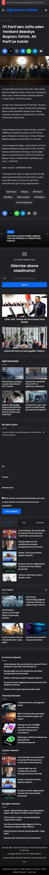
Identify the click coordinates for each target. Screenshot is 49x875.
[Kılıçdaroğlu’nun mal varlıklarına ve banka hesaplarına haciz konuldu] (9, 545)
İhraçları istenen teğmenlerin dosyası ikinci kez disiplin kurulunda (31, 566)
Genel (10, 234)
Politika (8, 197)
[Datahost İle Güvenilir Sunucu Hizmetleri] (36, 629)
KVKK (43, 869)
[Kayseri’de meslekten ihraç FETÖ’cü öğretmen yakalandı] (36, 373)
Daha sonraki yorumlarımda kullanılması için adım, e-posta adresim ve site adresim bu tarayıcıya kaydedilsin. (23, 502)
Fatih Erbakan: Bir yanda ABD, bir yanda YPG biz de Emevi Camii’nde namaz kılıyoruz (31, 533)
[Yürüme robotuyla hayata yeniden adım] (9, 577)
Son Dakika (24, 197)
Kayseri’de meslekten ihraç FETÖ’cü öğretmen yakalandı (35, 384)
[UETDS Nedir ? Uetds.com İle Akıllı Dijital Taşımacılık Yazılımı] (12, 602)
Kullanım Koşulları (19, 872)
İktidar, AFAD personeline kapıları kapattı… (30, 554)
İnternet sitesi (7, 488)
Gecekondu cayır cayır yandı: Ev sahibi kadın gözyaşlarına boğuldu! (36, 407)
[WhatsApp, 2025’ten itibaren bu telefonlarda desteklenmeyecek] (9, 740)
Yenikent (40, 197)
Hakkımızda (6, 869)
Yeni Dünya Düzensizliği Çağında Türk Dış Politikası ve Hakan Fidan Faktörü (35, 601)
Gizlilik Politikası (26, 869)
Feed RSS (33, 848)
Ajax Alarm (27, 858)
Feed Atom (43, 848)
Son (24, 522)
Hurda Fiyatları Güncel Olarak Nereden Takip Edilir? (22, 240)
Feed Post (25, 850)
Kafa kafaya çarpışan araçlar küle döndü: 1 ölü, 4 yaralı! (12, 384)
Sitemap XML (7, 848)
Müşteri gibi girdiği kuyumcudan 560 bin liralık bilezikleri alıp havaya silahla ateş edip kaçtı (11, 410)
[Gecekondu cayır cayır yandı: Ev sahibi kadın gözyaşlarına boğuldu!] (36, 397)
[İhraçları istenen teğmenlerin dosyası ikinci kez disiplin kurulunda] (9, 567)
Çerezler (36, 869)
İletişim (15, 869)
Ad (4, 466)
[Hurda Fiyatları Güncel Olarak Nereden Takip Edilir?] (12, 629)
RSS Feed (17, 848)
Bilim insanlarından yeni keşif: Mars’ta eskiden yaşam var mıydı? (31, 716)
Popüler (8, 522)
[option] (24, 233)
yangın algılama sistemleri (13, 858)
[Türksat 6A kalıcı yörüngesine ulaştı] (9, 706)
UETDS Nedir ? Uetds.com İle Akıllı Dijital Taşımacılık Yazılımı (10, 614)
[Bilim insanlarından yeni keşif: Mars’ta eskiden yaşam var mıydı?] (9, 717)
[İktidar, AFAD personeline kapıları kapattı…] (9, 556)
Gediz (25, 191)
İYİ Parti (38, 191)
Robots (25, 848)
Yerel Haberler (25, 202)
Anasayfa (8, 21)
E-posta (6, 477)
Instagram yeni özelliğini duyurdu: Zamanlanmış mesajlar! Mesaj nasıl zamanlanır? (29, 729)
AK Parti (12, 191)
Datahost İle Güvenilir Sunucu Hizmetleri (36, 638)
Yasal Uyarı (32, 872)
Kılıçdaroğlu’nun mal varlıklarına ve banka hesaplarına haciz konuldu (30, 544)
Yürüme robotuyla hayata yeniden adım (30, 576)
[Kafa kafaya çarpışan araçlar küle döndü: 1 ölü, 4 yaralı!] (12, 373)
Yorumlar (40, 522)
